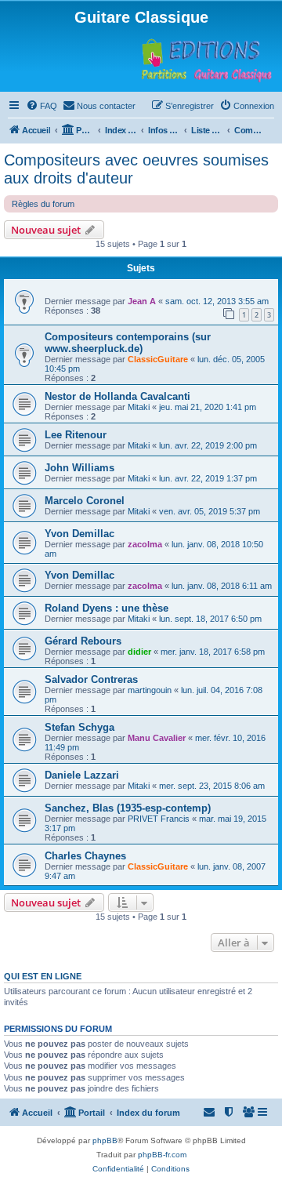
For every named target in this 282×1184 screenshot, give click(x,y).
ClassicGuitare (158, 359)
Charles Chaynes (85, 856)
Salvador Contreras (91, 679)
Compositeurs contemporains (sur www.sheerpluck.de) (128, 342)
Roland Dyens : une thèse (106, 608)
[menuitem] (41, 105)
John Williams (79, 468)
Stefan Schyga (79, 727)
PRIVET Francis (159, 818)
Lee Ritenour (76, 435)
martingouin (150, 690)
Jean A (142, 301)
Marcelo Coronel (85, 501)
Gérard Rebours (83, 641)
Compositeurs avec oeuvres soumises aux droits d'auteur (136, 169)
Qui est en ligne (42, 976)
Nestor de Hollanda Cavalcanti (117, 396)
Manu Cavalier (157, 738)
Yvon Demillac (79, 533)
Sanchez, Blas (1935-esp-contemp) (128, 808)
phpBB (105, 1140)
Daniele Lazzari (82, 775)
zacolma (145, 544)
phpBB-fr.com (162, 1154)
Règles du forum (43, 204)
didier (139, 651)
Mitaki (139, 407)
